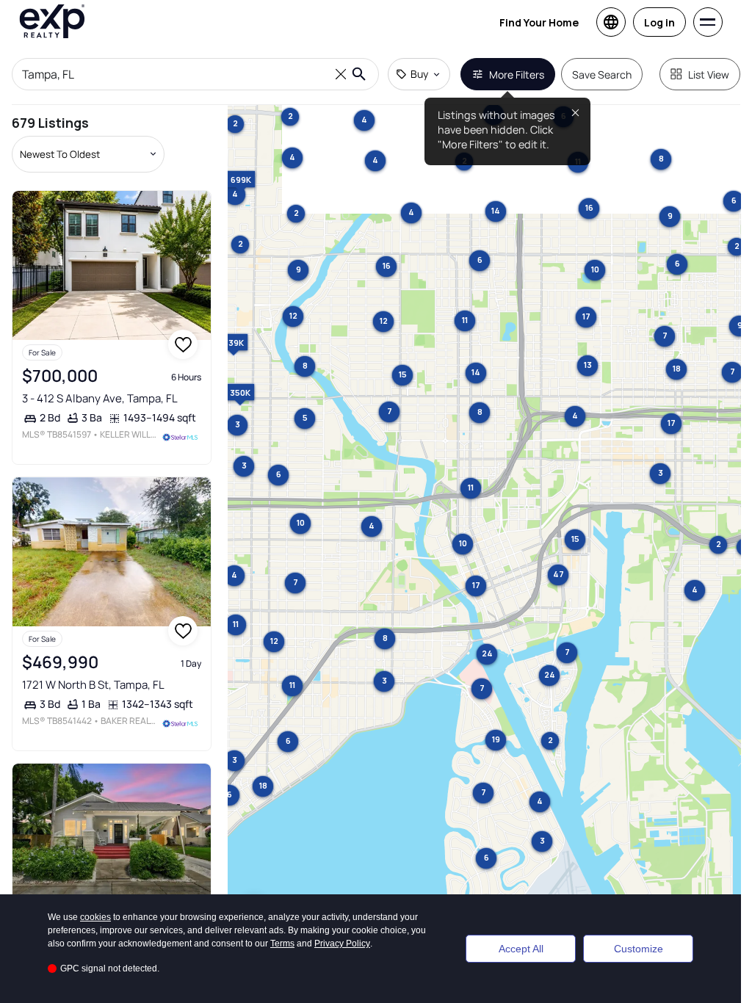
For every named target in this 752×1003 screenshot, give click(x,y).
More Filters (516, 75)
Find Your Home (539, 22)
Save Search (602, 75)
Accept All (521, 949)
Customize (638, 949)
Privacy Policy (342, 943)
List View (708, 75)
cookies (95, 917)
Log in (659, 22)
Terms (282, 943)
